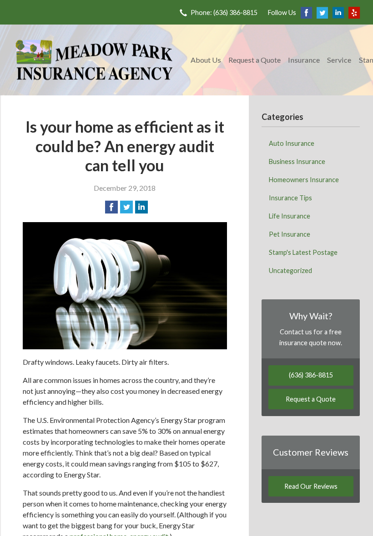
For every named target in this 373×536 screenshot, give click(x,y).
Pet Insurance (289, 234)
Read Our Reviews (311, 486)
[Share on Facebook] (111, 207)
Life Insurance (289, 216)
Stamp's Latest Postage (303, 252)
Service (339, 59)
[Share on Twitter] (126, 207)
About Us (206, 59)
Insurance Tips (290, 198)
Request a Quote (254, 59)
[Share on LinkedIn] (141, 207)
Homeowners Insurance (304, 180)
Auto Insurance (291, 143)
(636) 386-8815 (311, 375)
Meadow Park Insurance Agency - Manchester (94, 60)
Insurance (304, 59)
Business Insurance (297, 161)
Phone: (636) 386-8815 (224, 12)
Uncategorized (290, 270)
